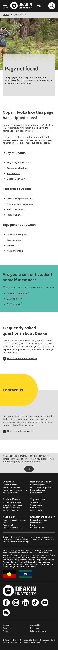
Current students (10, 484)
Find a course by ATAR (12, 502)
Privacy (6, 631)
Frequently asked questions (14, 520)
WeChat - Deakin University (6, 613)
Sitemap (6, 625)
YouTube (44, 603)
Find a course (13, 173)
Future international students (15, 490)
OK (29, 469)
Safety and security (38, 631)
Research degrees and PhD (20, 198)
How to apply (36, 507)
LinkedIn (25, 603)
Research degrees (37, 484)
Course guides (36, 505)
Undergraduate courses (12, 505)
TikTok (35, 603)
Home (6, 14)
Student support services (13, 527)
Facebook (6, 603)
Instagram (15, 603)
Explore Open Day (16, 178)
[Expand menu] (5, 4)
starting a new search (20, 127)
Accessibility (35, 625)
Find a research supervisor (20, 204)
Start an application (11, 510)
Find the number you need (20, 431)
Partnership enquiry (17, 234)
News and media (15, 250)
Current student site (17, 293)
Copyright (7, 628)
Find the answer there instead (22, 358)
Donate (10, 245)
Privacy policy (13, 461)
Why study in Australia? (18, 162)
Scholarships (35, 502)
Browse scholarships (17, 168)
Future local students (11, 487)
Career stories (36, 510)
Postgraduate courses (11, 507)
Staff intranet (13, 304)
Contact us (7, 522)
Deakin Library (14, 298)
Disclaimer (34, 628)
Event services (14, 239)
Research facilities (16, 209)
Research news (14, 214)
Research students (10, 492)
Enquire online (9, 525)
